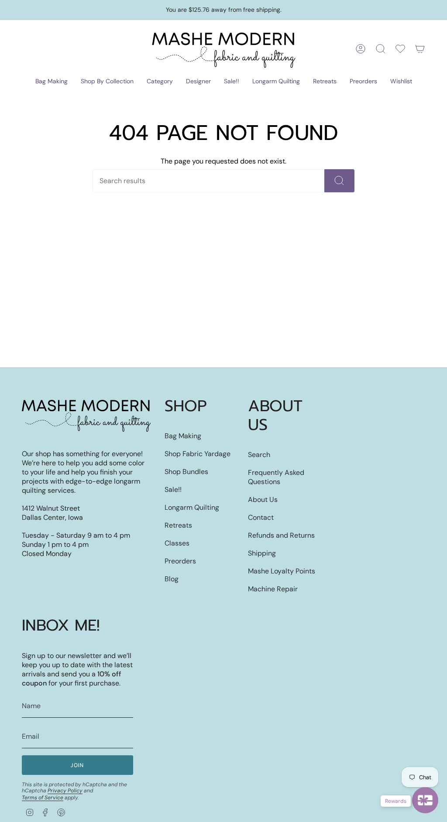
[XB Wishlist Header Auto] (400, 49)
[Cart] (420, 48)
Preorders (180, 561)
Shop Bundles (186, 471)
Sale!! (173, 489)
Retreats (178, 525)
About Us (263, 499)
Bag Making (183, 435)
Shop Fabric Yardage (197, 453)
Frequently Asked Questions (276, 477)
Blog (172, 578)
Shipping (262, 553)
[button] (51, 81)
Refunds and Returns (281, 535)
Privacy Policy (65, 790)
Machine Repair (273, 588)
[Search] (339, 180)
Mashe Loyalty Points (281, 571)
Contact (261, 517)
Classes (177, 543)
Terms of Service (42, 797)
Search (259, 454)
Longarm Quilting (192, 507)
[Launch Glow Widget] (425, 800)
